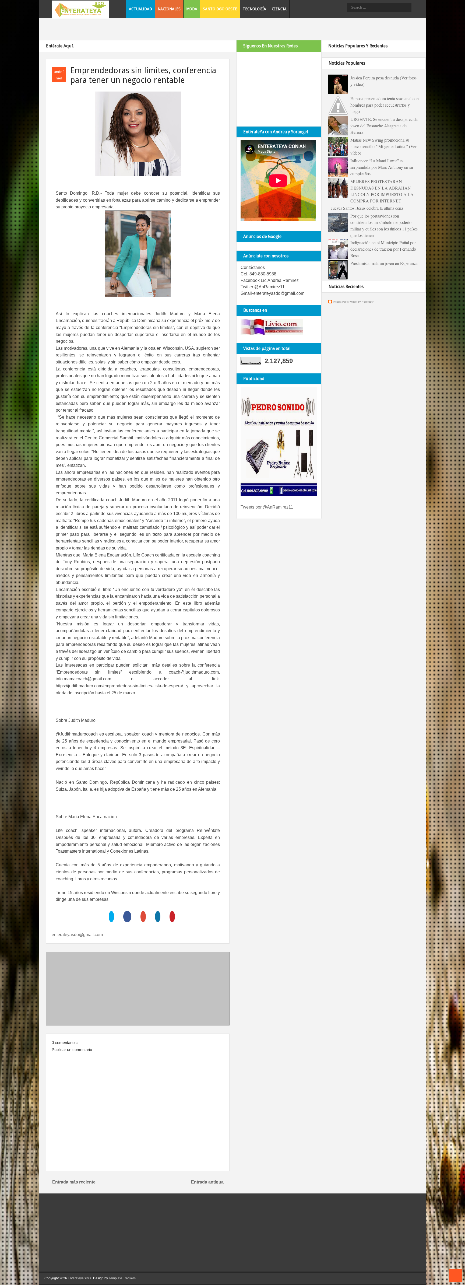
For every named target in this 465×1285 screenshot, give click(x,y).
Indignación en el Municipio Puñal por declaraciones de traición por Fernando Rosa (383, 249)
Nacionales (169, 9)
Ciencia (279, 9)
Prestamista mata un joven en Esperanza (384, 263)
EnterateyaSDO (79, 1278)
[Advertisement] (137, 989)
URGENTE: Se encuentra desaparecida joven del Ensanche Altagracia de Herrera (384, 125)
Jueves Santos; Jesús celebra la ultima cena (367, 208)
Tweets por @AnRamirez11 (267, 507)
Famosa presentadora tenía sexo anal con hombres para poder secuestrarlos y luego (384, 105)
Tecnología (254, 9)
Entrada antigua (207, 1182)
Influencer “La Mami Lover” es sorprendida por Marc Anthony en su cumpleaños (381, 167)
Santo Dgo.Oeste (220, 9)
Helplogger (368, 301)
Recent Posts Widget (345, 301)
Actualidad (140, 9)
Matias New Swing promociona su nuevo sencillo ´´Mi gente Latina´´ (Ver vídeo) (383, 146)
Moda (191, 9)
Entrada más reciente (74, 1182)
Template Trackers (122, 1278)
